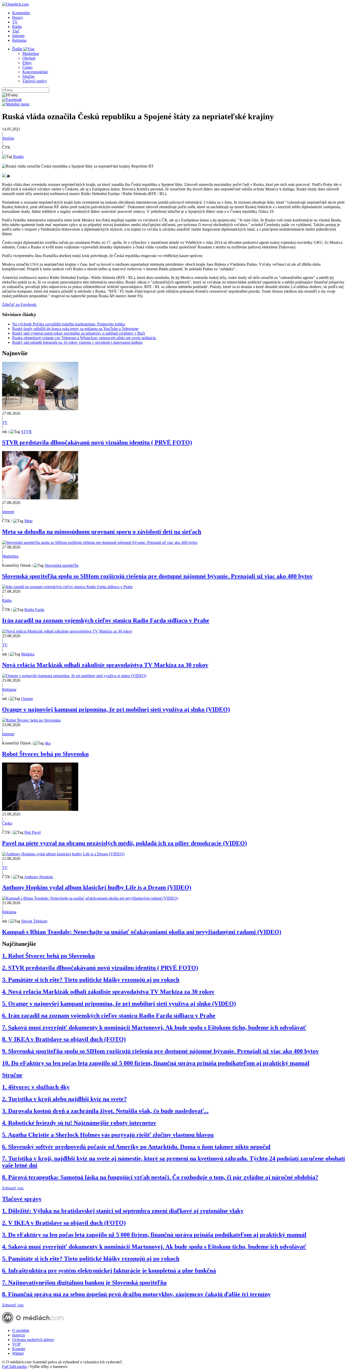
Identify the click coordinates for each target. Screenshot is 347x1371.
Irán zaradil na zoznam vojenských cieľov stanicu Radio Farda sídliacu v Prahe (105, 620)
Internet (18, 36)
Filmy (27, 63)
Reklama (19, 40)
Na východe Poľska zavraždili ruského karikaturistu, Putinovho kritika (68, 324)
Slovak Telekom (34, 921)
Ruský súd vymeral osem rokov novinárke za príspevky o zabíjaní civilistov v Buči (78, 333)
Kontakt (18, 1349)
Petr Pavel (32, 832)
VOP (16, 1344)
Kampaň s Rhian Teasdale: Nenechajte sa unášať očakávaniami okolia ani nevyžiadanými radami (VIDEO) (141, 932)
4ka (48, 743)
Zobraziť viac (13, 1188)
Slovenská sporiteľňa (61, 565)
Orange (27, 698)
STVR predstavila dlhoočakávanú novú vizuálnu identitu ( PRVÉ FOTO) (97, 442)
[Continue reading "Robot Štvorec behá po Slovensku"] (31, 720)
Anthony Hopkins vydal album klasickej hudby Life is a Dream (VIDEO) (96, 887)
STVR (26, 431)
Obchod (28, 58)
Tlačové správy (34, 81)
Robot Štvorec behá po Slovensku (45, 754)
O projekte (20, 1330)
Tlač (15, 31)
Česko (27, 67)
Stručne (28, 76)
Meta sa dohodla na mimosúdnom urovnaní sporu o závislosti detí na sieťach (101, 531)
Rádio (17, 26)
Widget (18, 1353)
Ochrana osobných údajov (33, 1339)
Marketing (30, 53)
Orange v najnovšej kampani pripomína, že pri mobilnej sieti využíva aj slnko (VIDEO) (116, 709)
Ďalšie (17, 49)
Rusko (18, 156)
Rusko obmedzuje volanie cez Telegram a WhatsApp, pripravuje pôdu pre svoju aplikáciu (84, 338)
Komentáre (21, 13)
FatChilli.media (14, 1366)
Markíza (27, 654)
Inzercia (18, 1335)
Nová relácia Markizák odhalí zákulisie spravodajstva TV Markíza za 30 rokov (105, 665)
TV (15, 22)
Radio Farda (34, 609)
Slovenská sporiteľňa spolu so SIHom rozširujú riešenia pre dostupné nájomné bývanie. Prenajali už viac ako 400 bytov (157, 576)
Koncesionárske (35, 72)
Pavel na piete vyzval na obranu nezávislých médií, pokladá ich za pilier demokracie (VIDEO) (124, 843)
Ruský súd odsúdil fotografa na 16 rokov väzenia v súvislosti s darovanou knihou (77, 342)
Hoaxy (17, 17)
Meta (28, 521)
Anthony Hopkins (38, 877)
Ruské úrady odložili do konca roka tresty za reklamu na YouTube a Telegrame (75, 328)
